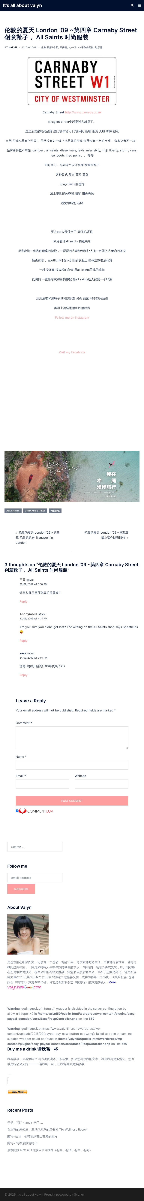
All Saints (13, 510)
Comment (24, 723)
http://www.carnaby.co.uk (83, 112)
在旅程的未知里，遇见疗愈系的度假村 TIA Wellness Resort (47, 1129)
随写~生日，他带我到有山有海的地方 (32, 1136)
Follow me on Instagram (72, 317)
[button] (132, 5)
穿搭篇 (63, 47)
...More (111, 982)
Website (80, 776)
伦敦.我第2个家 (49, 47)
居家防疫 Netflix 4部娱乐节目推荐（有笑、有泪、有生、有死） (49, 1150)
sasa (23, 653)
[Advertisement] (72, 403)
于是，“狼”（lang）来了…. (25, 1122)
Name (21, 756)
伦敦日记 (55, 510)
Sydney (79, 1194)
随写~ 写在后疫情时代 (22, 1143)
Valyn (13, 47)
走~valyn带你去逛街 (81, 47)
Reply (23, 601)
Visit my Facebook (72, 352)
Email (21, 776)
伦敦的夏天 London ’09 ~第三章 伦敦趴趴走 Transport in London (37, 537)
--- (9, 1074)
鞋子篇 (99, 47)
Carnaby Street (35, 510)
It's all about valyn (22, 5)
